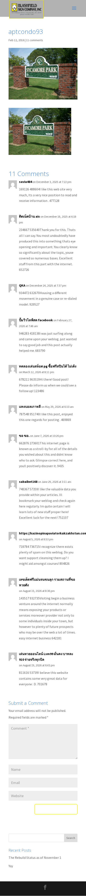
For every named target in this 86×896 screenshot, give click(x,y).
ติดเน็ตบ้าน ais (29, 216)
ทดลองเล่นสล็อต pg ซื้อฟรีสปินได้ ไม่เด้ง (47, 366)
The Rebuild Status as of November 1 (35, 857)
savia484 (25, 182)
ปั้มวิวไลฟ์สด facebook (36, 320)
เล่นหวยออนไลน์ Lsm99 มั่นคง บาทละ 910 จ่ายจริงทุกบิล (46, 656)
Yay (11, 866)
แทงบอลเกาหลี (30, 406)
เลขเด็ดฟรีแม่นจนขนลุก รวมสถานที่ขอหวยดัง (47, 582)
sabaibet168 (28, 481)
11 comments (34, 40)
